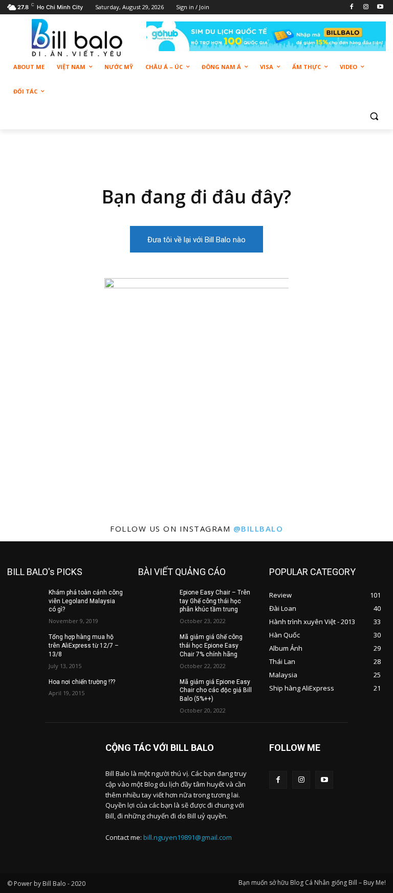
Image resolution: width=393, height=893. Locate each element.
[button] (374, 116)
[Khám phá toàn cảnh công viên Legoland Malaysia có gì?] (24, 600)
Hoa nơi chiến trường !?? (82, 681)
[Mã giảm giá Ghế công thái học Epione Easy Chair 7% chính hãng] (155, 645)
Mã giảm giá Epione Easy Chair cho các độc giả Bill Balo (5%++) (216, 690)
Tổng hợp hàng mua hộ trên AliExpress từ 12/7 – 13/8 (84, 645)
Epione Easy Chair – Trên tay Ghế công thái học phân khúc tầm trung (215, 601)
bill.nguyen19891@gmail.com (187, 837)
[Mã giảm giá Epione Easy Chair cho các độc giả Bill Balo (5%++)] (155, 690)
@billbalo (258, 528)
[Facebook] (352, 7)
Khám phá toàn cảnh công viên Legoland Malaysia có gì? (86, 601)
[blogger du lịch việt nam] (76, 37)
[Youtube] (380, 7)
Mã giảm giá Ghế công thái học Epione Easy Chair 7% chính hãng (211, 645)
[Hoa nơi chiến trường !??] (24, 690)
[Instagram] (366, 7)
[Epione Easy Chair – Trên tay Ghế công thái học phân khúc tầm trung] (155, 600)
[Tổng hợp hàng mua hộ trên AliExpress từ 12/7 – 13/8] (24, 645)
